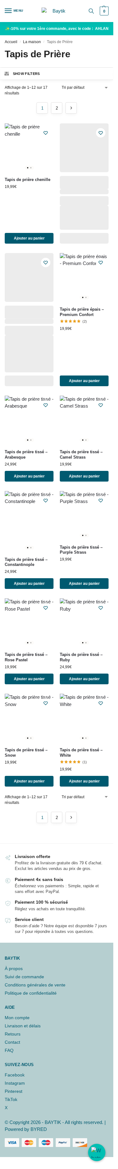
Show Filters (26, 74)
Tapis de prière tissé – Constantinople (26, 562)
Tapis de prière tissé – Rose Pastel (26, 657)
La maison (32, 42)
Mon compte (17, 1017)
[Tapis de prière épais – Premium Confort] (84, 277)
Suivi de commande (24, 976)
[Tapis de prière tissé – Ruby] (84, 622)
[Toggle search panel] (91, 11)
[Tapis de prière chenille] (29, 147)
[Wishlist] (45, 133)
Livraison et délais (23, 1025)
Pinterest (13, 1091)
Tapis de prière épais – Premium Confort (82, 312)
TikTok (11, 1099)
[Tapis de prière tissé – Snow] (29, 718)
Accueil (11, 42)
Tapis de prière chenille (27, 179)
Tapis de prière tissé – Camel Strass (81, 454)
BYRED (39, 1129)
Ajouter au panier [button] (29, 238)
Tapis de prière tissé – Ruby (81, 657)
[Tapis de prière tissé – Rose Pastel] (29, 622)
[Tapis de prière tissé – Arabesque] (29, 420)
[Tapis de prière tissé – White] (84, 718)
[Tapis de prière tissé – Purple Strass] (84, 515)
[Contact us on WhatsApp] (97, 1152)
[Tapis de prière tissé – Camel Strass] (84, 420)
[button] (103, 11)
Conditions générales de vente (35, 984)
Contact (12, 1042)
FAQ (9, 1050)
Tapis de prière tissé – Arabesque (26, 454)
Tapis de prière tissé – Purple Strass (81, 550)
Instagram (15, 1083)
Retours (12, 1033)
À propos (14, 968)
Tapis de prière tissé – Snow (26, 753)
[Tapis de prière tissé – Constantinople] (29, 521)
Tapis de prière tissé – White (81, 753)
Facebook (15, 1074)
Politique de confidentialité (31, 993)
